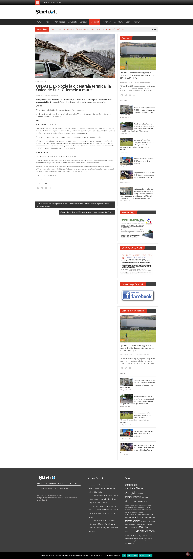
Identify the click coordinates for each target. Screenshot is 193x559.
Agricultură (118, 22)
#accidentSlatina (134, 488)
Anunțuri (137, 22)
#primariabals (145, 521)
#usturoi (148, 536)
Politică (48, 22)
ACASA (39, 22)
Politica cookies (71, 483)
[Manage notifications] (188, 554)
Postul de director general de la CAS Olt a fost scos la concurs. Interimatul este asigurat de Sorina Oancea (87, 29)
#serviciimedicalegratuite (132, 527)
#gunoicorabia (139, 512)
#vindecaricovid (129, 538)
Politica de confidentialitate (55, 483)
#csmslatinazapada (130, 507)
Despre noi (41, 483)
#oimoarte (140, 517)
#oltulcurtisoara (150, 517)
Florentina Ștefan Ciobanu (142, 82)
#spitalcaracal (145, 531)
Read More (123, 101)
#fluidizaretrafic (146, 510)
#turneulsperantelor (140, 536)
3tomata (136, 538)
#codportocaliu (146, 502)
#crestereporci (147, 505)
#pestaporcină (132, 521)
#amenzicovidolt (148, 489)
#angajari (131, 493)
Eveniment (95, 22)
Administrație (60, 22)
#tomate (129, 535)
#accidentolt (131, 484)
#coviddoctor (139, 505)
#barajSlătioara (133, 497)
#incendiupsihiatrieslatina (132, 514)
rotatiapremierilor (130, 543)
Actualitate (72, 22)
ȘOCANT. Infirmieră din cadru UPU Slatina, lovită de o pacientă (144, 161)
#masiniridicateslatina (146, 514)
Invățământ (106, 22)
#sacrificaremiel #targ (146, 524)
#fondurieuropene (130, 512)
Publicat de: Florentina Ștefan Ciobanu (47, 95)
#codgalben (133, 501)
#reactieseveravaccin (130, 524)
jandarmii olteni (143, 538)
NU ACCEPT (132, 555)
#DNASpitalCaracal (141, 507)
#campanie (145, 497)
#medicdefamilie (129, 517)
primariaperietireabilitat (140, 541)
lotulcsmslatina (129, 541)
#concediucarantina (130, 505)
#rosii (138, 524)
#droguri (149, 507)
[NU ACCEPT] (190, 555)
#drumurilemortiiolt (130, 510)
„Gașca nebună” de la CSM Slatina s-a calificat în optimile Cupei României (85, 212)
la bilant (150, 538)
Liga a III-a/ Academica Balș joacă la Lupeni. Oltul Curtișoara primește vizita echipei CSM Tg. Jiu (137, 75)
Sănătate (83, 22)
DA (124, 555)
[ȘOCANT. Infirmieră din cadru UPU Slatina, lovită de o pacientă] (126, 160)
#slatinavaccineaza (130, 532)
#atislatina (141, 493)
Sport (128, 22)
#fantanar (139, 510)
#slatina (143, 527)
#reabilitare (152, 521)
